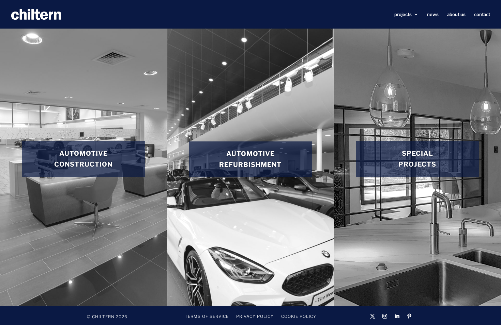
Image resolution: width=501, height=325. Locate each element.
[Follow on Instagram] (385, 316)
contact (482, 14)
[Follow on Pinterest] (409, 316)
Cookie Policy (298, 316)
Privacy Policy (255, 316)
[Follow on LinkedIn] (397, 316)
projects (403, 14)
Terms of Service (207, 316)
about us (456, 14)
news (433, 14)
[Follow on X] (372, 316)
